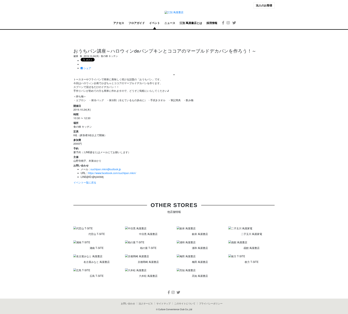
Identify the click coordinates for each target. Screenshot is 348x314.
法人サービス (146, 303)
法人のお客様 (264, 5)
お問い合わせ (128, 303)
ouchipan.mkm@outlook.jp (105, 169)
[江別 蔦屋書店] (174, 12)
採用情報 (211, 23)
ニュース (169, 23)
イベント (154, 23)
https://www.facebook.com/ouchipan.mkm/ (112, 173)
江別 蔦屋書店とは (191, 23)
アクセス (118, 23)
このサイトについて (184, 303)
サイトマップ (163, 303)
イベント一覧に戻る (84, 182)
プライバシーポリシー (211, 303)
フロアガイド (137, 23)
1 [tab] (174, 75)
